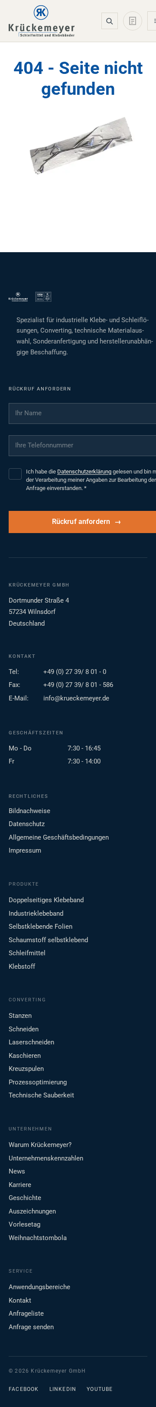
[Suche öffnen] (109, 21)
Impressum (25, 850)
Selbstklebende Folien (40, 926)
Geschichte (25, 1198)
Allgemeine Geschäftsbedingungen (59, 837)
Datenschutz (27, 824)
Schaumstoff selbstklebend (48, 940)
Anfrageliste (26, 1313)
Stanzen (20, 1016)
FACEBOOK (24, 1389)
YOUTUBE (100, 1389)
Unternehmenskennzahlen (46, 1158)
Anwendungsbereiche (39, 1287)
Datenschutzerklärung (84, 471)
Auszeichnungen (32, 1211)
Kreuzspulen (26, 1069)
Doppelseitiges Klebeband (46, 900)
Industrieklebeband (36, 913)
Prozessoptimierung (38, 1082)
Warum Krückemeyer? (40, 1145)
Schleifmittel (27, 953)
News (17, 1171)
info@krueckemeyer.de (76, 698)
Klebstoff (22, 966)
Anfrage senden (31, 1327)
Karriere (20, 1185)
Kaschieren (25, 1056)
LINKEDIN (63, 1389)
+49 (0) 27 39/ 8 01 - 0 (74, 672)
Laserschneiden (31, 1042)
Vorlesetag (24, 1224)
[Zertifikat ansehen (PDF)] (43, 297)
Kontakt (20, 1300)
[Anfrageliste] (132, 20)
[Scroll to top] (135, 1386)
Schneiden (24, 1029)
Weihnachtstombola (38, 1238)
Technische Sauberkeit (41, 1095)
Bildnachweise (29, 811)
